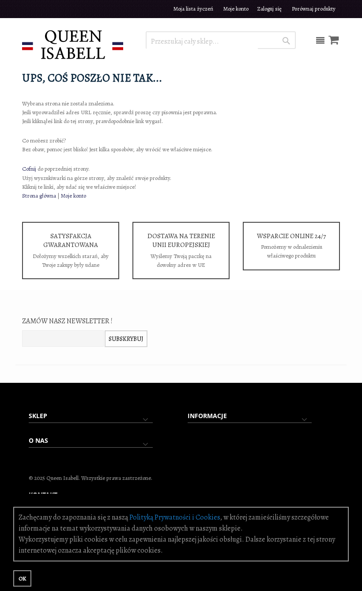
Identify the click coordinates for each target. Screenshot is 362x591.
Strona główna (39, 195)
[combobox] (202, 41)
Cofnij (29, 168)
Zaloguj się (269, 8)
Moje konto (236, 8)
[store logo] (72, 44)
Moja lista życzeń (193, 8)
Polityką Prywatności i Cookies (174, 517)
